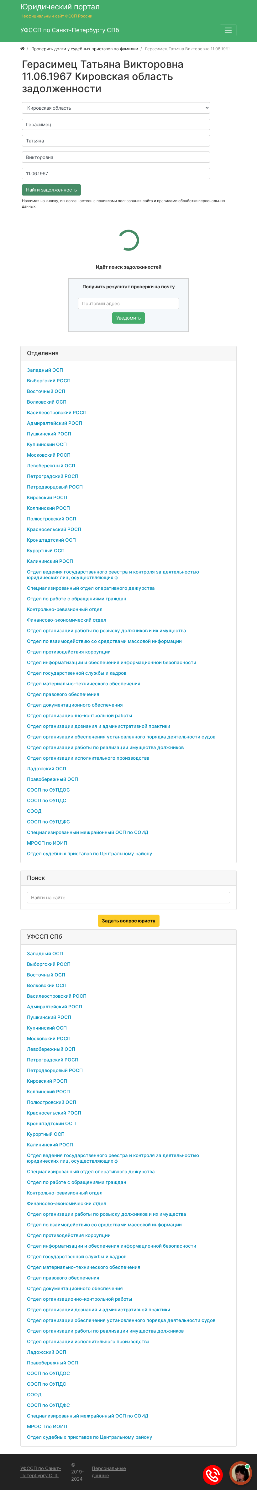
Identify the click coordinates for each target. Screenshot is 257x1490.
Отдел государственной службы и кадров (76, 673)
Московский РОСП (49, 455)
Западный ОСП (45, 370)
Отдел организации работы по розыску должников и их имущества (106, 630)
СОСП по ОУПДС (46, 800)
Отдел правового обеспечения (63, 694)
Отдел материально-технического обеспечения (83, 684)
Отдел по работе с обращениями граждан (76, 599)
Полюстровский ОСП (51, 519)
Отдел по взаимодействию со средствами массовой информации (104, 641)
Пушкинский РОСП (49, 434)
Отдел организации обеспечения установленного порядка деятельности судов (121, 737)
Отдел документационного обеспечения (75, 705)
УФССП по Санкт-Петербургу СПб (40, 1471)
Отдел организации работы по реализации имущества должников (105, 747)
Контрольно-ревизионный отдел (64, 609)
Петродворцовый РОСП (55, 487)
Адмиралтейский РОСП (54, 423)
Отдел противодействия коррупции (69, 652)
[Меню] (228, 30)
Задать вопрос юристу (128, 921)
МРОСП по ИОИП (47, 843)
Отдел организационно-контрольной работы (79, 715)
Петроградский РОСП (52, 476)
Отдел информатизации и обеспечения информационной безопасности (111, 662)
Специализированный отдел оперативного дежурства (91, 588)
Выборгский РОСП (49, 381)
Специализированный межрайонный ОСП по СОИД (87, 832)
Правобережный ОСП (52, 779)
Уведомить (128, 318)
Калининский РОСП (50, 561)
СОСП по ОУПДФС (48, 822)
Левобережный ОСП (51, 466)
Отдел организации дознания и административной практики (98, 726)
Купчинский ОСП (47, 444)
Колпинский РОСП (48, 508)
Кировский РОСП (47, 497)
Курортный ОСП (46, 551)
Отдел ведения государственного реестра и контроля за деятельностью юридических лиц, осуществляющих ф (113, 574)
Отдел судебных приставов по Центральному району (89, 854)
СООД (34, 811)
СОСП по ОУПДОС (48, 790)
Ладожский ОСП (46, 769)
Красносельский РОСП (54, 529)
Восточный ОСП (46, 391)
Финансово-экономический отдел (66, 620)
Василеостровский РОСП (57, 412)
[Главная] (22, 48)
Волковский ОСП (46, 402)
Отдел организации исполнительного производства (88, 758)
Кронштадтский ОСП (51, 540)
